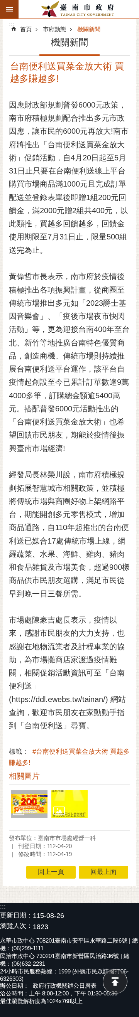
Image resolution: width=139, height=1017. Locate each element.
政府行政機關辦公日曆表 (65, 985)
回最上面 (115, 981)
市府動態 (54, 29)
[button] (29, 804)
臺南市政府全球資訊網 (79, 9)
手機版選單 (9, 9)
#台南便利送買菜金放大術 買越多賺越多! (69, 757)
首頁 (26, 29)
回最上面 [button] (103, 872)
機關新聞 (88, 29)
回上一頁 (51, 872)
